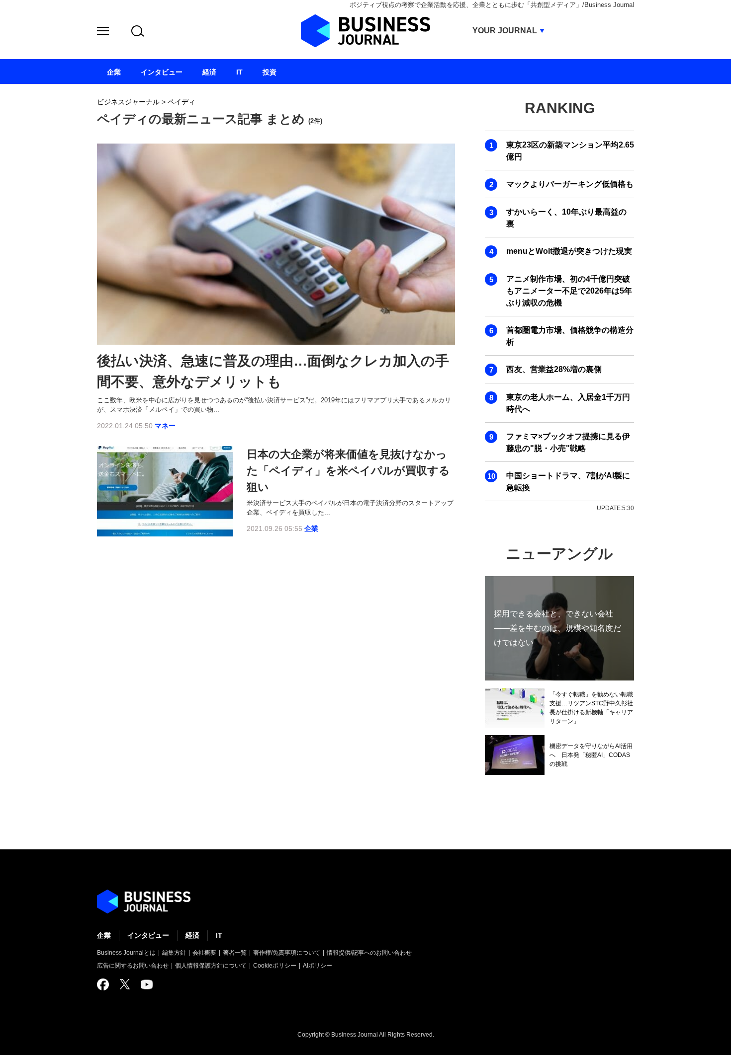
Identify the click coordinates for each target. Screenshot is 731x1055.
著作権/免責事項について (286, 952)
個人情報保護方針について (211, 965)
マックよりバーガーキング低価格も (570, 184)
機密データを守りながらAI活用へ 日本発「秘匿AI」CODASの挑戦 (591, 755)
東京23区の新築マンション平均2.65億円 (570, 151)
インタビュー (148, 935)
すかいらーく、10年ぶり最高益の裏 (566, 218)
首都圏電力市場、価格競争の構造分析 (570, 336)
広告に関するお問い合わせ (133, 965)
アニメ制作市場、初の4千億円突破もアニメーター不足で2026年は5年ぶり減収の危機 (569, 291)
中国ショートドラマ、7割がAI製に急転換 (568, 481)
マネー (165, 426)
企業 (311, 528)
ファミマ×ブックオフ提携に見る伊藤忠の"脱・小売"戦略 (568, 442)
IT (219, 935)
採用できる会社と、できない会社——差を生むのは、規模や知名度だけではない (557, 628)
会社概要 (204, 952)
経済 (192, 935)
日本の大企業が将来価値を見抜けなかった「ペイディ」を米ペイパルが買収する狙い (348, 470)
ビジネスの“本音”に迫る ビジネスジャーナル (143, 901)
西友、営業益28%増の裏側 (554, 369)
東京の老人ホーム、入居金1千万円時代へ (568, 403)
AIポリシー (317, 965)
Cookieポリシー (274, 965)
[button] (103, 32)
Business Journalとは (126, 952)
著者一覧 (235, 952)
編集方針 (174, 952)
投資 (269, 72)
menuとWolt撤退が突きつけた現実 (569, 251)
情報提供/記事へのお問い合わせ (369, 952)
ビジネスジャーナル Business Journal (365, 30)
